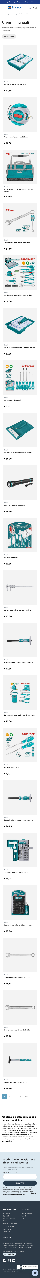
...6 (20, 1096)
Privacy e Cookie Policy (9, 1220)
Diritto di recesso (9, 1226)
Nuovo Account (27, 1213)
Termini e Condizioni (10, 1224)
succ (26, 1096)
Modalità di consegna (7, 1230)
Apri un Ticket (9, 1254)
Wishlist (24, 1216)
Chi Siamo (6, 1213)
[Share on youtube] (9, 1261)
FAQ (23, 1219)
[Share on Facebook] (5, 1261)
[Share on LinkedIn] (13, 1261)
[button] (20, 1183)
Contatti (6, 1216)
